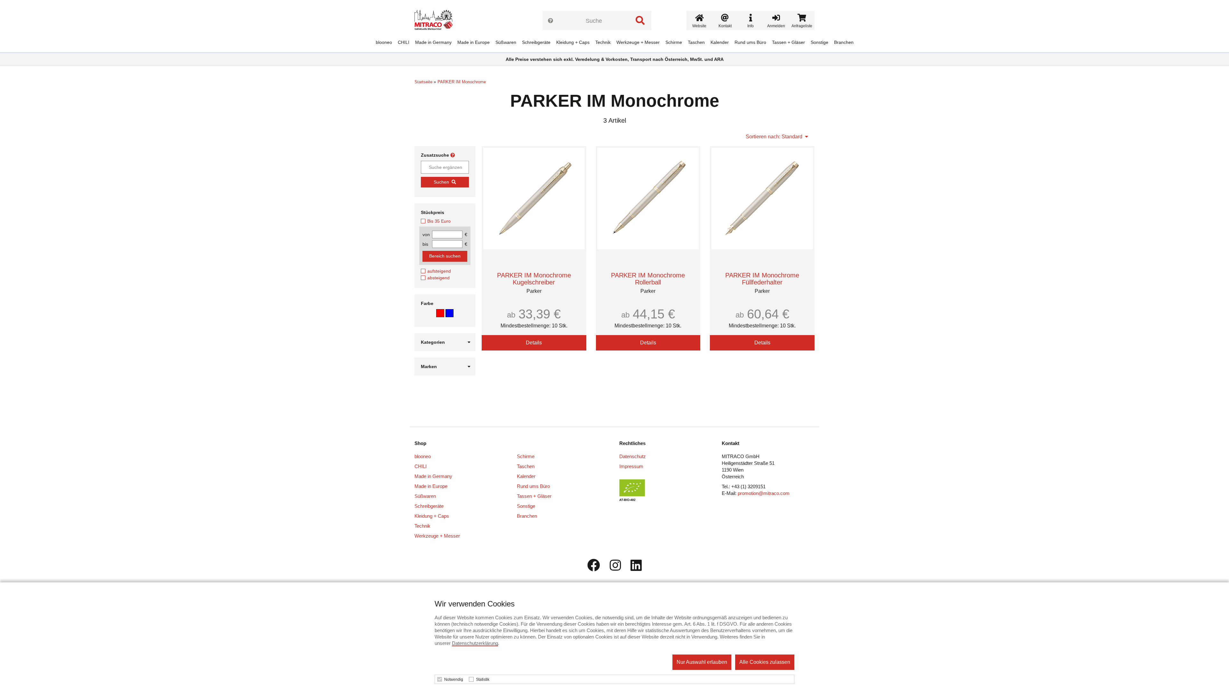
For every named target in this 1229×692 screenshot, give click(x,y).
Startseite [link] (423, 81)
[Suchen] (640, 20)
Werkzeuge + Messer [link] (638, 42)
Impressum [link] (631, 466)
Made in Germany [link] (433, 42)
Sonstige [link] (819, 42)
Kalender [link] (720, 42)
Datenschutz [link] (632, 456)
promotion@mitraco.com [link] (764, 493)
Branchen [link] (844, 42)
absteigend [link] (438, 277)
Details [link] (534, 342)
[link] (436, 21)
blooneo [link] (384, 42)
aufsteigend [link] (439, 271)
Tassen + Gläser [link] (788, 42)
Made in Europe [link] (473, 42)
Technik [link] (603, 42)
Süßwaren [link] (505, 42)
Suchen (441, 182)
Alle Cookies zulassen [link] (764, 662)
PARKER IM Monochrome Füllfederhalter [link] (762, 279)
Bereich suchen (445, 256)
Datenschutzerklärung (475, 643)
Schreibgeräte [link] (536, 42)
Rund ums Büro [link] (750, 42)
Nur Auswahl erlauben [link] (702, 662)
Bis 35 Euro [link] (439, 221)
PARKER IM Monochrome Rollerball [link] (648, 279)
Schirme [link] (673, 42)
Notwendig (453, 679)
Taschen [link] (696, 42)
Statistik (482, 679)
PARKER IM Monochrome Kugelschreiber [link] (534, 279)
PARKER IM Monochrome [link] (462, 81)
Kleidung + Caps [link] (573, 42)
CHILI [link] (403, 42)
